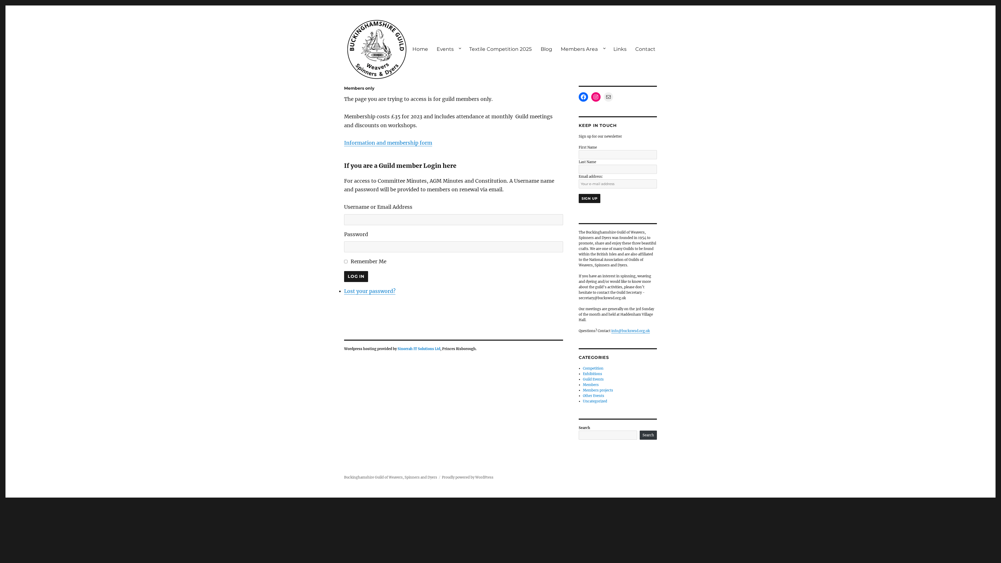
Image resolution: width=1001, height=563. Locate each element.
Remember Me (368, 261)
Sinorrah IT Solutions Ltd (419, 349)
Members (591, 385)
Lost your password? (369, 291)
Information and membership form (388, 143)
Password (356, 234)
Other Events (593, 396)
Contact (645, 49)
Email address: (591, 176)
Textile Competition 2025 (500, 49)
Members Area (579, 49)
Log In (356, 276)
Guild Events (593, 379)
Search (584, 428)
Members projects (598, 390)
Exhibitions (592, 374)
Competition (593, 368)
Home (420, 49)
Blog (546, 49)
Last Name (587, 162)
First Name (588, 147)
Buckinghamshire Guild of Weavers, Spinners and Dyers (390, 477)
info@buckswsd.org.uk (630, 331)
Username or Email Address (378, 207)
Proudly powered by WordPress (467, 477)
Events (445, 49)
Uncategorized (595, 401)
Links (619, 49)
